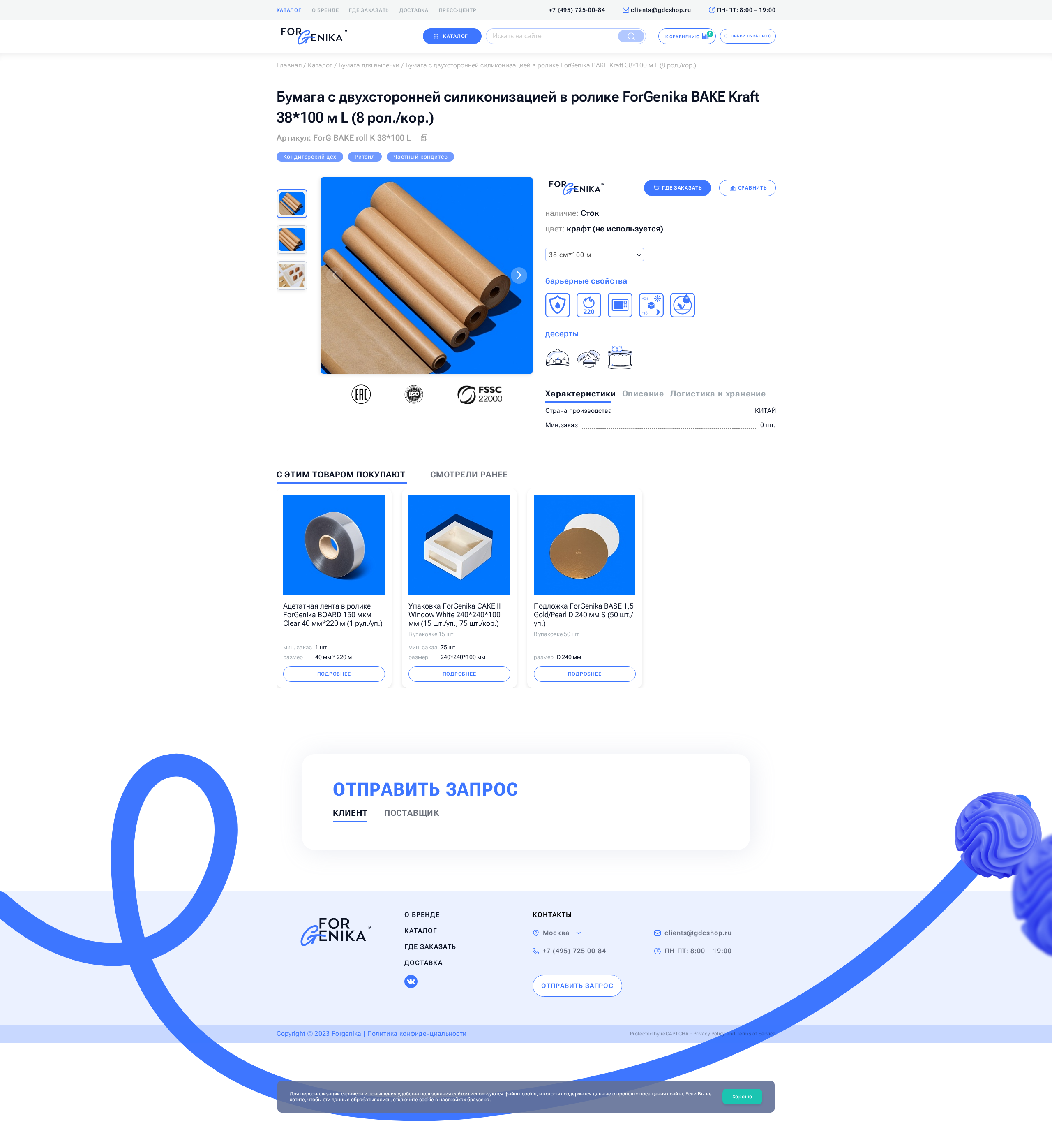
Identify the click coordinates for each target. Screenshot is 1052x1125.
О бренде (325, 10)
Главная (289, 65)
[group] (427, 275)
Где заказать (369, 10)
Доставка (414, 10)
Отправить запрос (747, 36)
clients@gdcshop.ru (661, 10)
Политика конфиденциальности (417, 1033)
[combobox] (594, 254)
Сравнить (752, 188)
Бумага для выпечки (369, 65)
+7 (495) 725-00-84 (577, 10)
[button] (334, 275)
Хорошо (742, 1097)
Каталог (289, 10)
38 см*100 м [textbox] (570, 255)
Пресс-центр (458, 10)
